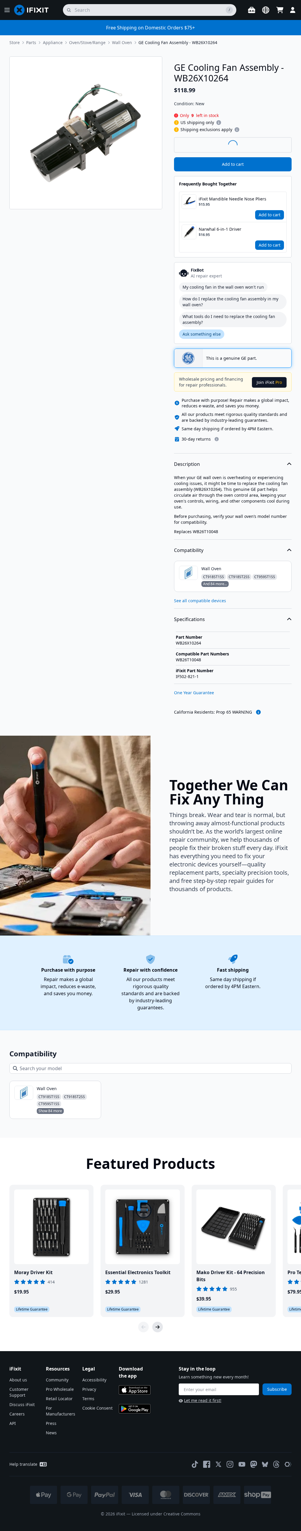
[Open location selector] (266, 10)
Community (57, 1380)
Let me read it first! (202, 1400)
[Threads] (276, 1464)
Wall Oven (122, 42)
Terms (88, 1398)
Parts (31, 42)
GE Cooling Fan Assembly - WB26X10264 (177, 42)
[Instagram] (230, 1464)
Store (14, 42)
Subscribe (277, 1389)
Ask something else (202, 334)
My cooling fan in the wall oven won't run (223, 287)
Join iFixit (269, 382)
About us (18, 1380)
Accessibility (94, 1380)
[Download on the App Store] (134, 1390)
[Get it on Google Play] (134, 1409)
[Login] (292, 10)
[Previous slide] (143, 1327)
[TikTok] (194, 1464)
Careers (17, 1414)
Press (51, 1423)
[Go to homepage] (33, 10)
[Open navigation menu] (7, 10)
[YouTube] (241, 1464)
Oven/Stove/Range (87, 42)
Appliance (53, 42)
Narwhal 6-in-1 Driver (220, 229)
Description (187, 464)
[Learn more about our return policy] (216, 439)
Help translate (23, 1464)
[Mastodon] (253, 1464)
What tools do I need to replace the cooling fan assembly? (229, 319)
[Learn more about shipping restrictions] (218, 122)
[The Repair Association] (288, 1464)
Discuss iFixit (22, 1404)
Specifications (189, 619)
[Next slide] (157, 1327)
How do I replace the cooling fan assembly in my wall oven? (230, 301)
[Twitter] (218, 1464)
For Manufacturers (60, 1411)
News (51, 1432)
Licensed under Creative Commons (166, 1514)
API (12, 1423)
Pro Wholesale (60, 1389)
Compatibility (188, 550)
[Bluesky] (265, 1464)
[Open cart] (280, 10)
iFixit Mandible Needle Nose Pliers (232, 199)
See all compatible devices (200, 600)
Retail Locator (59, 1398)
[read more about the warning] (258, 712)
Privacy (89, 1389)
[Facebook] (206, 1464)
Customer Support (19, 1392)
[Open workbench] (251, 10)
